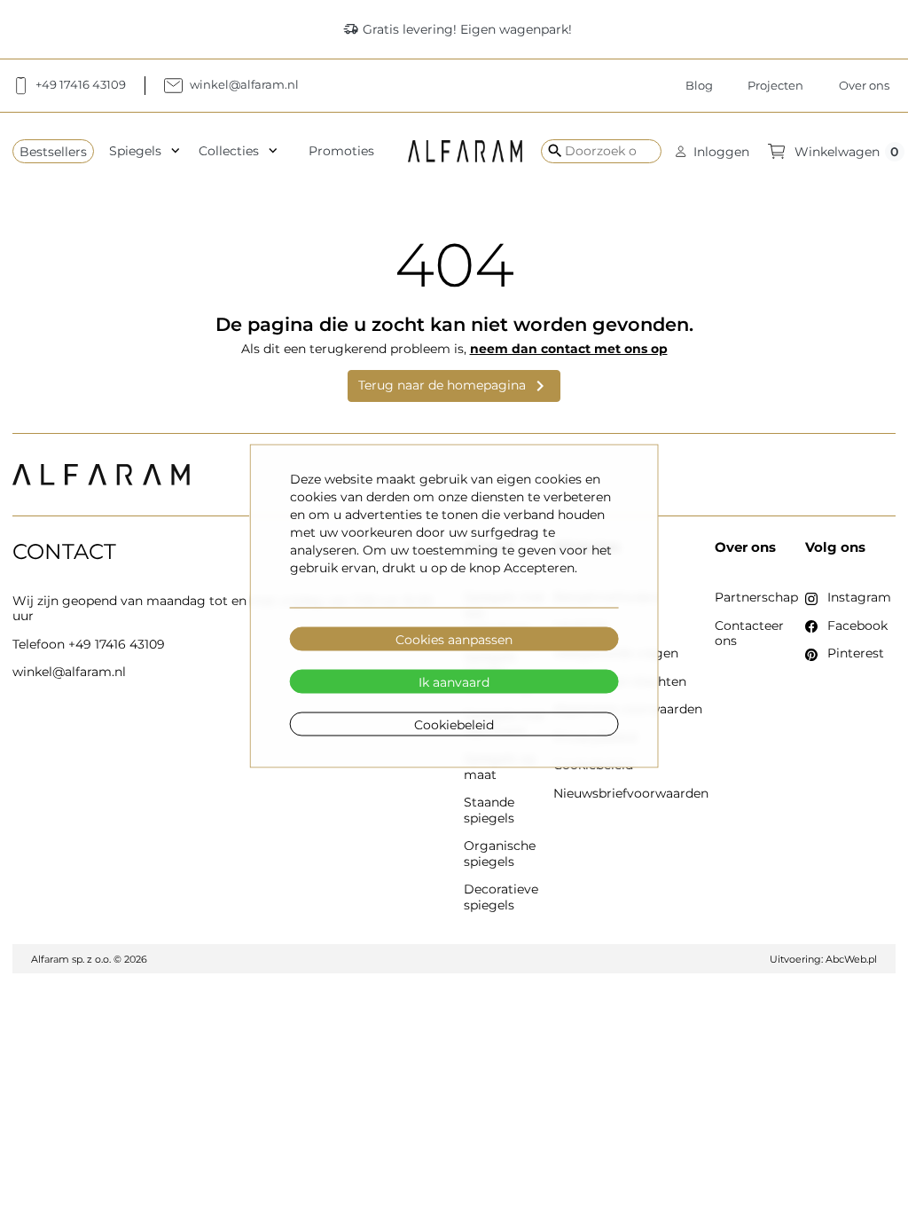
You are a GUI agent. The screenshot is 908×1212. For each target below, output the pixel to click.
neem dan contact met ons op (569, 349)
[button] (712, 151)
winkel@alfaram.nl (69, 672)
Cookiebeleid (454, 724)
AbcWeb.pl (851, 959)
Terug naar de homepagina (454, 386)
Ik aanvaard (454, 681)
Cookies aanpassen (454, 639)
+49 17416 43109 (116, 644)
